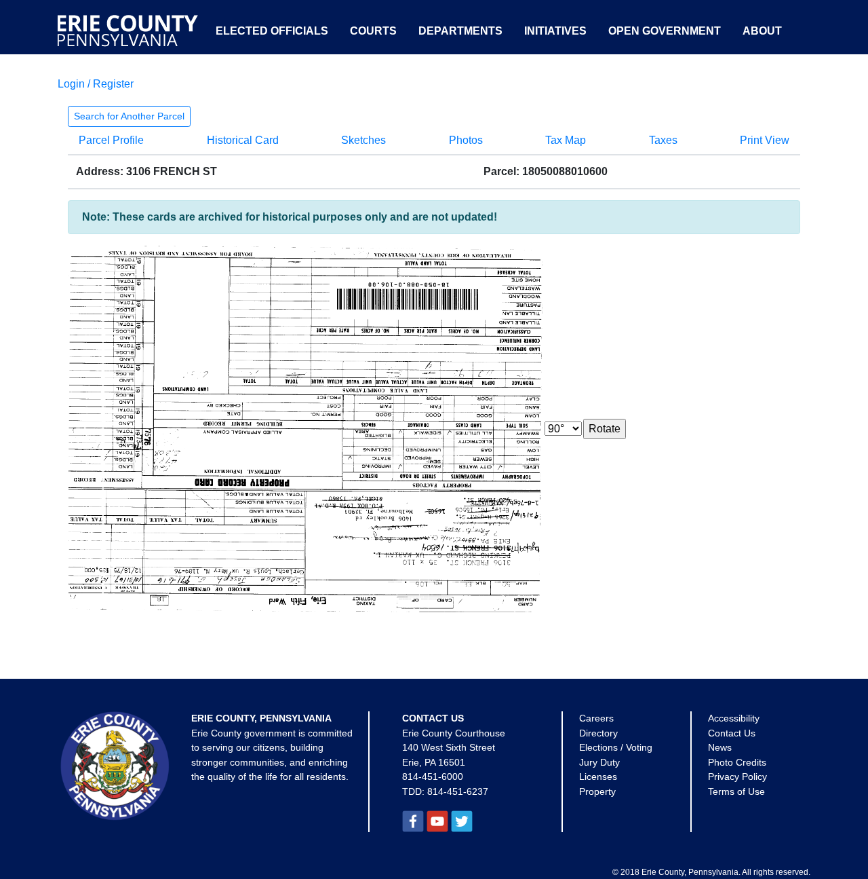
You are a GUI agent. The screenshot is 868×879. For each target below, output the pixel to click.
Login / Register (96, 84)
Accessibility (734, 718)
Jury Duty (599, 762)
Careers (596, 718)
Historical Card (243, 140)
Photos (466, 140)
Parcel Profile (111, 140)
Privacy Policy (737, 776)
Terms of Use (736, 791)
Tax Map (565, 140)
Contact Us (731, 733)
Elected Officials (272, 31)
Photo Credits (737, 762)
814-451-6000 (432, 776)
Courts (373, 31)
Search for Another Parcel (129, 116)
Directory (598, 733)
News (720, 747)
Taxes (663, 140)
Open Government (664, 31)
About (762, 31)
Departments (460, 31)
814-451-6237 (457, 791)
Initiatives (555, 31)
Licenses (598, 776)
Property (597, 791)
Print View (764, 140)
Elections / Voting (615, 747)
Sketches (363, 140)
